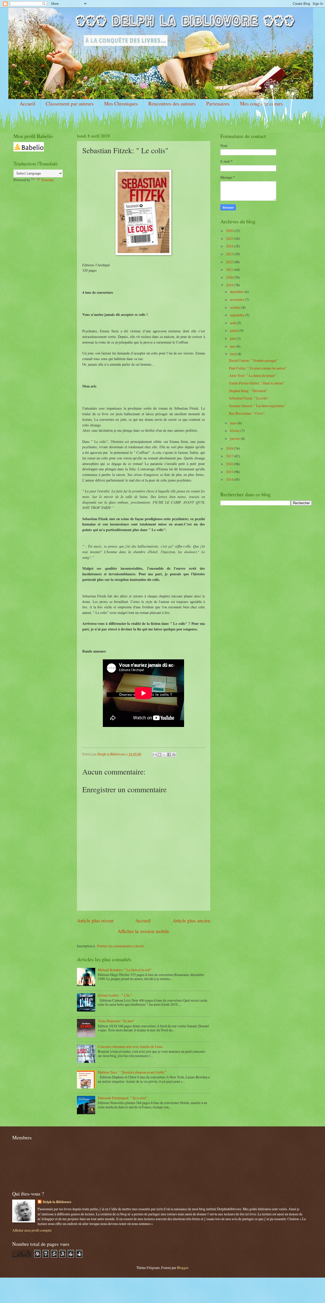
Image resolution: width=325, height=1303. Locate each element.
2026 (230, 230)
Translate (47, 179)
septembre (237, 315)
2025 (230, 238)
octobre (235, 307)
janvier (235, 438)
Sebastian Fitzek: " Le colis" (249, 398)
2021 (230, 269)
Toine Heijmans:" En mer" (116, 1020)
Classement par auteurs (70, 103)
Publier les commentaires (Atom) (120, 945)
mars (234, 423)
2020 (230, 277)
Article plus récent (95, 920)
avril (233, 353)
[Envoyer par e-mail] (154, 754)
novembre (237, 299)
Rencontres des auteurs (172, 103)
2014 (230, 479)
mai (233, 346)
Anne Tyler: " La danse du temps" (252, 375)
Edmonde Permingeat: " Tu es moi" (122, 1097)
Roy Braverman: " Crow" (247, 413)
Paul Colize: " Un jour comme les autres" (258, 368)
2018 (230, 448)
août (233, 322)
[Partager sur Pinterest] (173, 754)
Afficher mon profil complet (32, 1230)
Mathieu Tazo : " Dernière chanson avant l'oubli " (132, 1072)
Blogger (182, 1267)
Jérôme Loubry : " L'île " (115, 995)
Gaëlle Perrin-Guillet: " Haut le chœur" (256, 383)
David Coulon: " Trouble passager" (253, 360)
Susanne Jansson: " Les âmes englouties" (257, 405)
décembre (237, 291)
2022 (230, 261)
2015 (230, 471)
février (235, 430)
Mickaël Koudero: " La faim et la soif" (125, 969)
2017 (230, 456)
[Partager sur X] (164, 754)
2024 (230, 246)
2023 (230, 254)
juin (233, 338)
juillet (234, 330)
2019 (230, 285)
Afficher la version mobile (143, 931)
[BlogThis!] (159, 754)
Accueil (27, 103)
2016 (230, 463)
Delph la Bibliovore (57, 1202)
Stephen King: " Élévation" (248, 390)
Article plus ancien (191, 920)
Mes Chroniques (121, 103)
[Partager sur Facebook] (169, 754)
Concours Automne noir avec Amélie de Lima (130, 1046)
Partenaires (218, 103)
